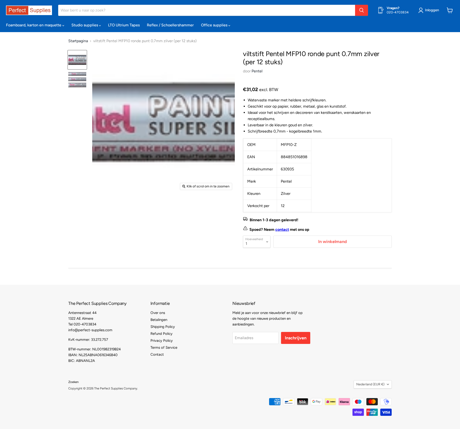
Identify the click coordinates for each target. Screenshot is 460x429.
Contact (157, 354)
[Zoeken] (361, 10)
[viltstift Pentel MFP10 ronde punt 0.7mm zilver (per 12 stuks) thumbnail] (77, 59)
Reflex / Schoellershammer (170, 25)
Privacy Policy (161, 340)
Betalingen (158, 320)
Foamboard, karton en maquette (34, 25)
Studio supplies (85, 25)
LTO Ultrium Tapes (124, 25)
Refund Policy (161, 333)
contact (282, 229)
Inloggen (432, 10)
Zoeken (73, 382)
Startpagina (78, 41)
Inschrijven (295, 338)
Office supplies (214, 25)
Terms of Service (163, 347)
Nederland (370, 384)
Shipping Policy (162, 327)
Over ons (157, 313)
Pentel (257, 71)
